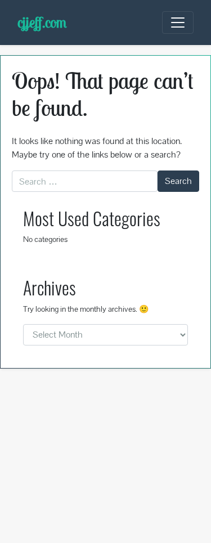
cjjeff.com (41, 22)
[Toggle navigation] (178, 22)
